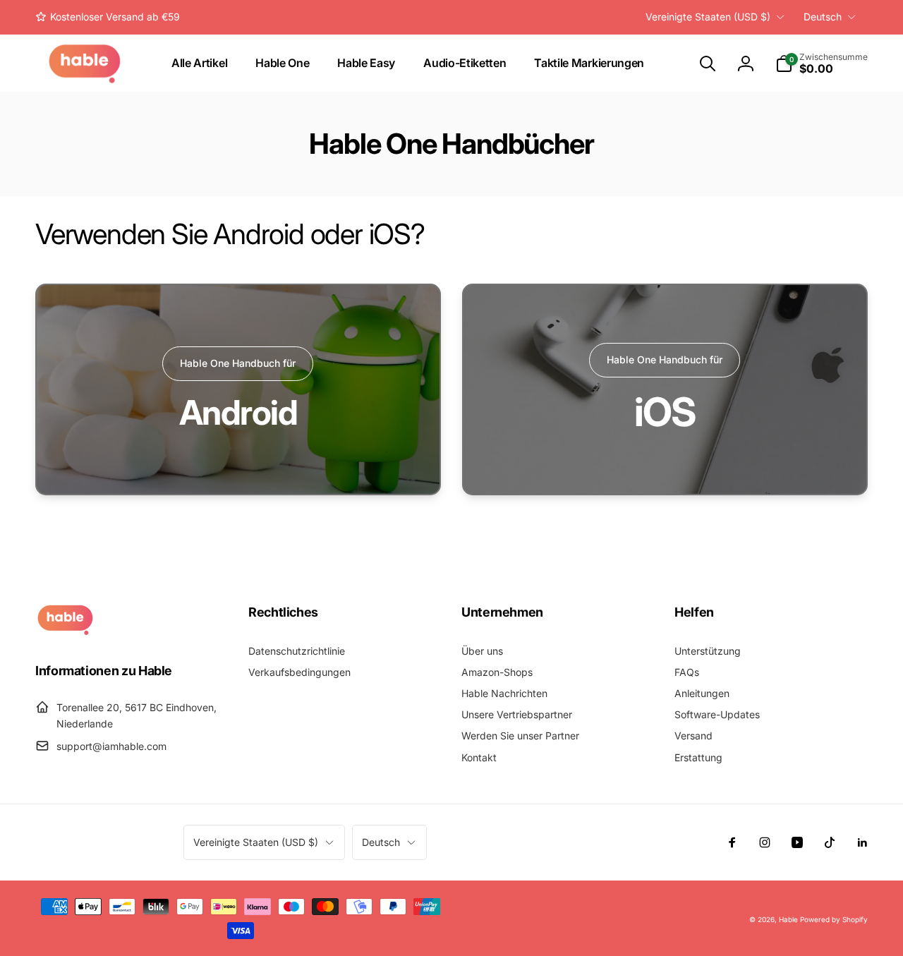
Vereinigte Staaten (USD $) (708, 17)
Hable (788, 919)
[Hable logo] (65, 631)
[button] (707, 63)
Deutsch (823, 17)
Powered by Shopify (834, 919)
